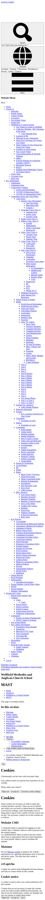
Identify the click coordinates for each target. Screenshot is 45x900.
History (19, 423)
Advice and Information (25, 190)
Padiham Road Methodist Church (29, 170)
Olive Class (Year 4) (29, 232)
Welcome (14, 111)
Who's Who (15, 174)
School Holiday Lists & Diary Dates (25, 584)
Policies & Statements (29, 481)
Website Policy (17, 746)
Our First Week (32, 203)
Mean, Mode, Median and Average (34, 357)
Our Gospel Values (23, 152)
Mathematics (31, 226)
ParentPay (5, 665)
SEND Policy (21, 571)
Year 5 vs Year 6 (27, 403)
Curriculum (30, 243)
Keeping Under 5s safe (30, 443)
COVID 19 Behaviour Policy (27, 192)
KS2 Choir (25, 488)
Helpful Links (26, 317)
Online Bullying (27, 454)
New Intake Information (20, 625)
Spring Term (31, 214)
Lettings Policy (22, 560)
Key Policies (16, 519)
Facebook (13, 665)
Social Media (26, 461)
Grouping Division (33, 329)
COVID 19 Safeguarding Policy (29, 194)
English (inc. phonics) (24, 405)
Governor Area (17, 176)
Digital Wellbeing (28, 436)
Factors (29, 335)
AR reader (30, 246)
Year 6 (23, 365)
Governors (15, 118)
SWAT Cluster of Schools (26, 620)
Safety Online (16, 652)
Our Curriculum (22, 638)
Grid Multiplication (33, 333)
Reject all (5, 792)
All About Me (21, 636)
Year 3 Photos (26, 380)
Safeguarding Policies (24, 569)
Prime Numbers (32, 338)
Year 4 (23, 369)
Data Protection (22, 542)
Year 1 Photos (26, 376)
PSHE (18, 470)
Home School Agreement (26, 555)
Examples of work (28, 421)
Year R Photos (26, 374)
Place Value (30, 324)
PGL (28, 288)
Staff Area (15, 178)
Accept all (14, 792)
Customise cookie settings (30, 792)
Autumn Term (31, 212)
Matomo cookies (13, 852)
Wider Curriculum (33, 228)
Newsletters (15, 640)
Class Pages (20, 199)
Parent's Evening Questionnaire (28, 618)
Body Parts (25, 517)
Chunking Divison (33, 331)
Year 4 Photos (26, 382)
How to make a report (29, 439)
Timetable (30, 257)
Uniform (14, 654)
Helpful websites (27, 434)
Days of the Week (28, 504)
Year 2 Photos (26, 378)
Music (18, 472)
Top (3, 764)
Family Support (22, 647)
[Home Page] (22, 669)
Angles (29, 353)
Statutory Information (19, 591)
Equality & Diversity (24, 548)
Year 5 (23, 367)
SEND (13, 587)
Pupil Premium (17, 578)
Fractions (29, 351)
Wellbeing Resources (29, 293)
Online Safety (26, 432)
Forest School (21, 604)
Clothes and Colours (29, 506)
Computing (20, 427)
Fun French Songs (28, 495)
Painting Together (28, 513)
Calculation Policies (29, 311)
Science (19, 412)
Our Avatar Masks (28, 398)
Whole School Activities (25, 300)
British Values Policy (24, 530)
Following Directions (29, 515)
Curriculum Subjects (24, 539)
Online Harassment (28, 450)
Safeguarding (26, 430)
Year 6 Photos (26, 387)
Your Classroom (22, 634)
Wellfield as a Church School (22, 125)
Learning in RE (22, 136)
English (29, 223)
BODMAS (30, 360)
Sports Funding (17, 589)
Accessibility (21, 521)
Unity (33, 279)
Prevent (19, 566)
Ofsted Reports (17, 575)
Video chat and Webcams (31, 441)
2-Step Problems (32, 362)
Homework (30, 230)
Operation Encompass (24, 582)
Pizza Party (25, 510)
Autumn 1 (30, 208)
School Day (15, 122)
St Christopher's (37, 268)
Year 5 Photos (26, 385)
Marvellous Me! (32, 205)
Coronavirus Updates (19, 187)
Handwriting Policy (24, 553)
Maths (18, 302)
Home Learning (22, 607)
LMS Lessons (26, 490)
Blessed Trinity (37, 275)
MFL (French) (21, 492)
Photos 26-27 (31, 291)
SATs (28, 286)
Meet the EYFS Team (24, 631)
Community (15, 616)
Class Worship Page (29, 134)
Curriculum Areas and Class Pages (24, 196)
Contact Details (17, 116)
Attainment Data (17, 185)
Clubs (18, 600)
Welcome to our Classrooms (27, 138)
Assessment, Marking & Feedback (29, 526)
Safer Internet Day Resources (28, 296)
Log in (8, 660)
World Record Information (31, 304)
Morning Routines (28, 499)
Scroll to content (7, 2)
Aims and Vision (27, 309)
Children (14, 598)
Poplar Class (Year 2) (29, 219)
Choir (23, 602)
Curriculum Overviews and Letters (35, 260)
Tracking (24, 320)
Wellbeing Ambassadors (25, 613)
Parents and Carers (13, 593)
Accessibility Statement (20, 741)
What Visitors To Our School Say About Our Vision (29, 146)
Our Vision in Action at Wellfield (29, 127)
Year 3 (23, 371)
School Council (22, 609)
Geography (20, 418)
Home (8, 107)
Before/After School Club (21, 595)
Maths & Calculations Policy (27, 562)
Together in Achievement (26, 149)
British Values (16, 113)
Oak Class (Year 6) (28, 250)
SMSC (18, 158)
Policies (10, 739)
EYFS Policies (22, 551)
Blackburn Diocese (23, 165)
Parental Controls (28, 456)
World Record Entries (29, 306)
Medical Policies (22, 564)
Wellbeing (20, 573)
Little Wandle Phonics (29, 407)
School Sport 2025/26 (24, 611)
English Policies (22, 546)
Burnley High (36, 277)
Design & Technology (25, 463)
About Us (10, 109)
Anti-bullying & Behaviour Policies (30, 524)
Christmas (15, 656)
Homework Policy (23, 557)
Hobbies (24, 508)
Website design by (18, 760)
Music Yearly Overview (30, 474)
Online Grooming (28, 459)
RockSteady (26, 483)
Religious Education (24, 409)
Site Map (9, 737)
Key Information (12, 181)
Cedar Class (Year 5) (29, 241)
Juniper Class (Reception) (31, 201)
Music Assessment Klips (30, 479)
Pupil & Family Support (20, 645)
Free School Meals (18, 622)
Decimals (29, 342)
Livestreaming (26, 445)
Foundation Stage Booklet (26, 627)
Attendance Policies (24, 528)
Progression (25, 315)
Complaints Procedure (25, 535)
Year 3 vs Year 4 (27, 400)
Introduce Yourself (28, 497)
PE (27, 284)
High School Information (31, 265)
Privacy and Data (28, 452)
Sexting (24, 448)
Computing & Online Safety (27, 537)
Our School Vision (18, 120)
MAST (19, 167)
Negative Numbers (33, 326)
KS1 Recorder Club (29, 486)
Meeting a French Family (31, 501)
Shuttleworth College (36, 271)
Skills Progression (28, 477)
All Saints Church (23, 172)
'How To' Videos (27, 322)
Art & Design (21, 465)
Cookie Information (18, 744)
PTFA (13, 643)
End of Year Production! (30, 253)
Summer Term (31, 217)
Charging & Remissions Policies (29, 533)
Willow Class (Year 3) (29, 221)
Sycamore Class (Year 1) (30, 210)
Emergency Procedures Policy (28, 544)
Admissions (15, 183)
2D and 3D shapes (33, 344)
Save (23, 898)
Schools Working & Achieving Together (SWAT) (28, 162)
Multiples (29, 340)
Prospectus (20, 629)
